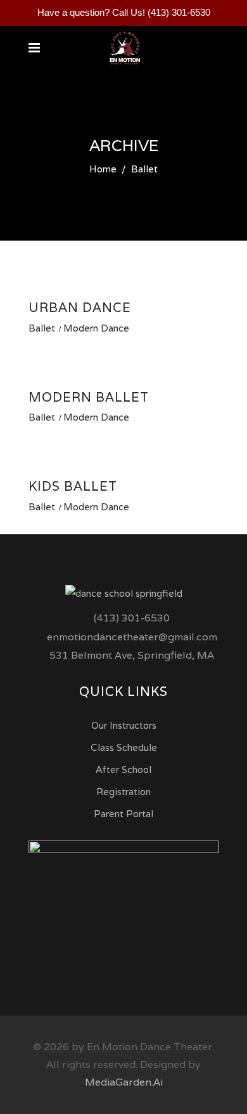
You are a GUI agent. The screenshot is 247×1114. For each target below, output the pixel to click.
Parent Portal (123, 814)
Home (103, 169)
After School (123, 770)
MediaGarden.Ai (124, 1082)
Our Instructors (123, 725)
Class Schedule (124, 747)
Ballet (41, 328)
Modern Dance (96, 328)
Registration (123, 792)
